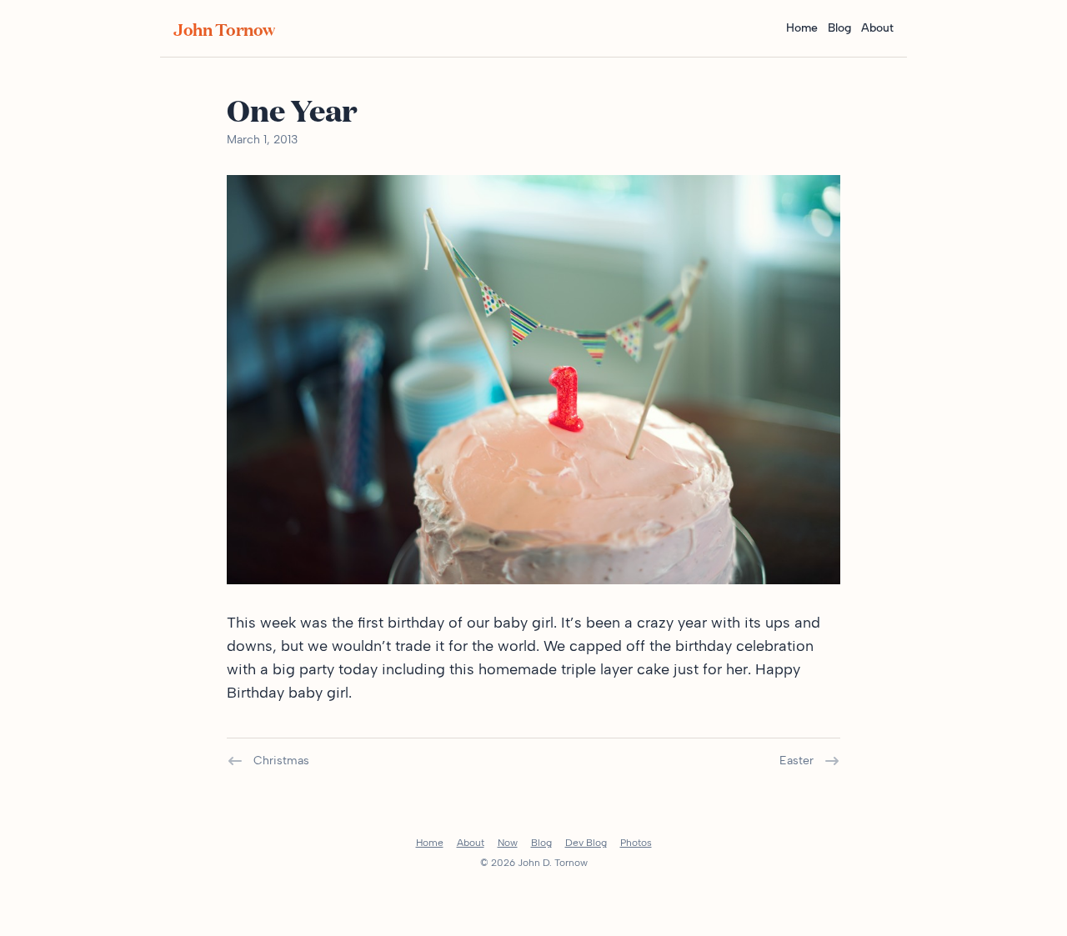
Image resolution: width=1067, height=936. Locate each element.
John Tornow (224, 28)
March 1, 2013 (262, 140)
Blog (839, 28)
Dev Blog (586, 842)
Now (508, 842)
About (877, 28)
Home (802, 28)
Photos (636, 842)
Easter (796, 760)
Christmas (281, 760)
